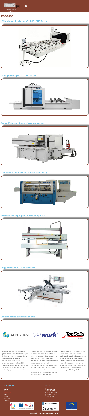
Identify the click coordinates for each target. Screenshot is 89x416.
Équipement (7, 392)
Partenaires (7, 398)
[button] (17, 6)
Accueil (6, 389)
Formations (7, 391)
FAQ (5, 394)
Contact (6, 400)
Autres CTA (7, 396)
